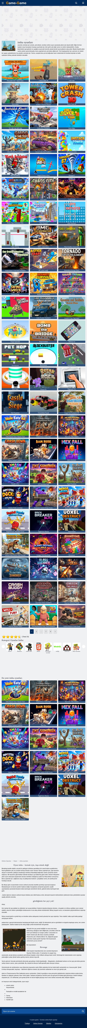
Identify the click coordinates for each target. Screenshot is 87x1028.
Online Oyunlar (38, 1023)
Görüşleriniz (58, 1023)
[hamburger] (3, 3)
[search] (82, 1011)
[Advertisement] (23, 23)
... (41, 631)
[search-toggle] (76, 3)
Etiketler (48, 1023)
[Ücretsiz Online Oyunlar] (16, 3)
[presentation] (3, 646)
